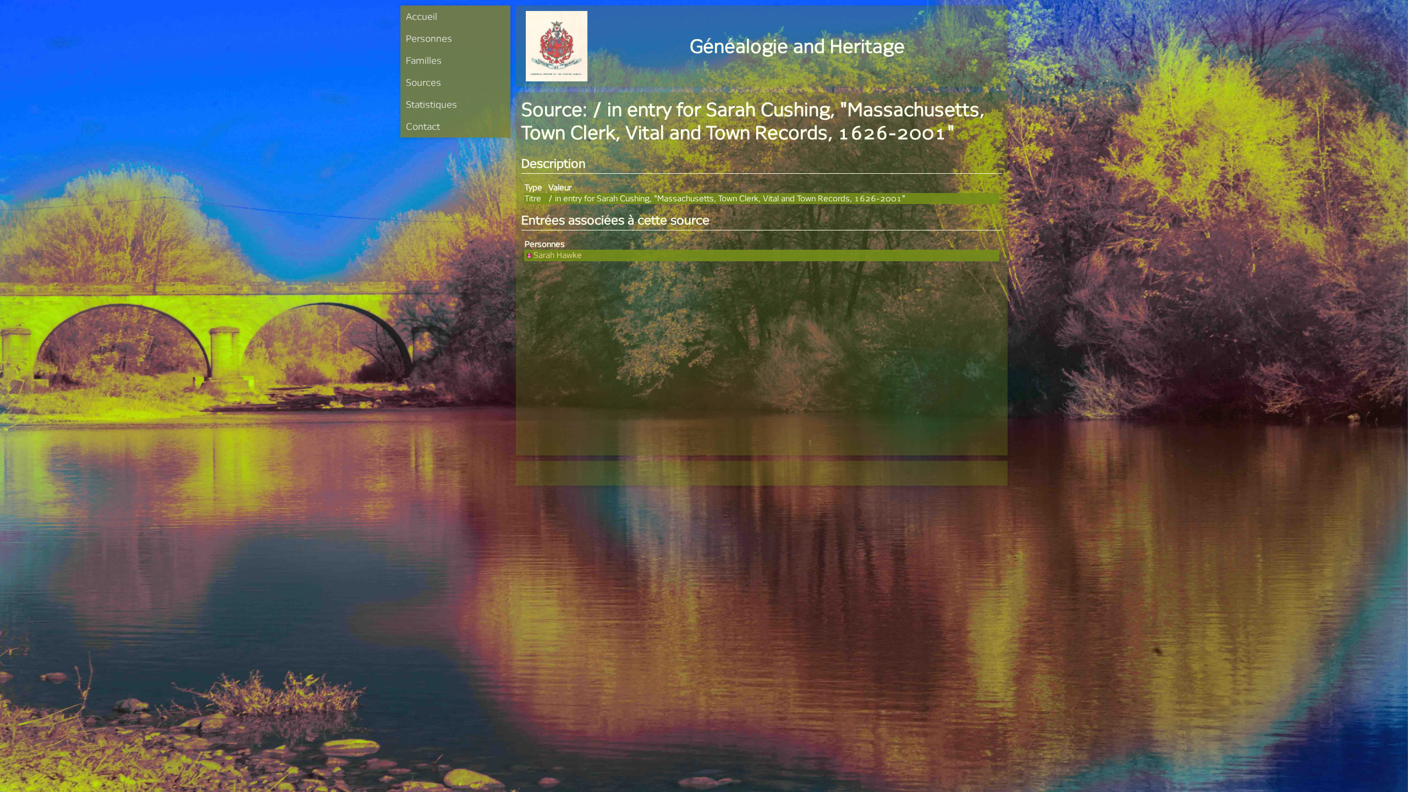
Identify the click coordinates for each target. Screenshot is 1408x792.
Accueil (421, 16)
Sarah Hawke (558, 255)
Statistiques (431, 104)
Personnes (429, 38)
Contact (423, 126)
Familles (424, 60)
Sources (423, 82)
